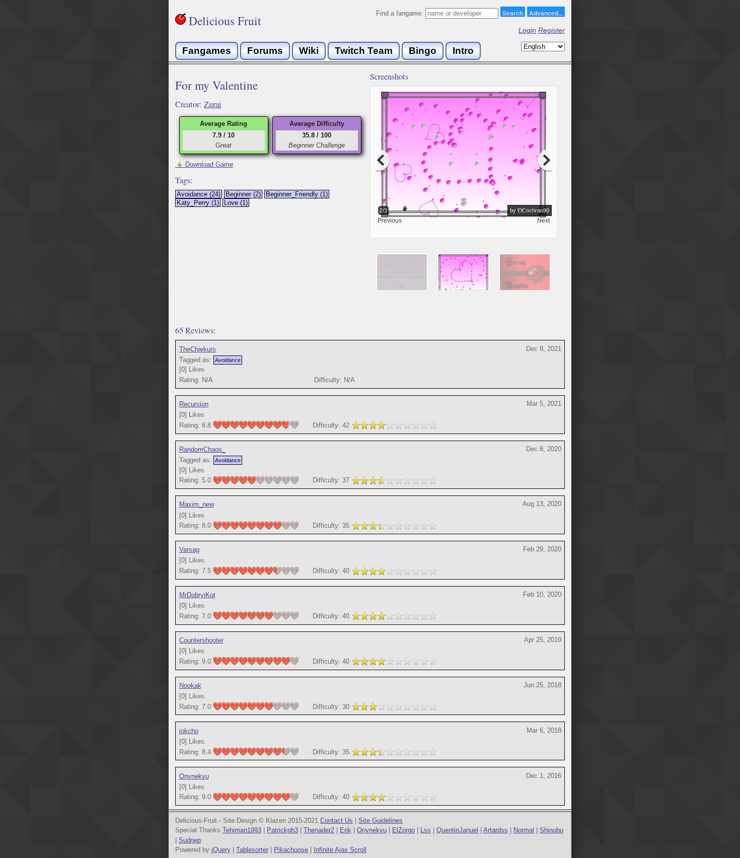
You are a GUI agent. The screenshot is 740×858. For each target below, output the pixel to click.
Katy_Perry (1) (198, 202)
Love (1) (236, 202)
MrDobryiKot (197, 595)
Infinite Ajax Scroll (340, 849)
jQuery (221, 849)
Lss (425, 830)
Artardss (495, 830)
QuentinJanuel (457, 830)
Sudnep (190, 840)
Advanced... (546, 13)
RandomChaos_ (202, 449)
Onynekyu (194, 776)
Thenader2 (319, 830)
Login (527, 30)
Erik (345, 830)
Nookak (190, 685)
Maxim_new (196, 504)
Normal (523, 830)
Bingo (422, 50)
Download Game (204, 164)
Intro (463, 50)
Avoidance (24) (198, 194)
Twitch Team (364, 50)
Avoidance (228, 360)
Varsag (189, 549)
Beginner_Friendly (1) (297, 194)
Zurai (212, 104)
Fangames (206, 50)
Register (551, 30)
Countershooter (201, 640)
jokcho (188, 731)
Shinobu (551, 830)
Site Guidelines (380, 820)
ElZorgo (403, 830)
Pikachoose (291, 849)
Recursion (193, 404)
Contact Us (336, 820)
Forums (265, 50)
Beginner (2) (243, 194)
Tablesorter (252, 849)
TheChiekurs (197, 349)
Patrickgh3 (282, 830)
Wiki (309, 50)
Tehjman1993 (242, 830)
